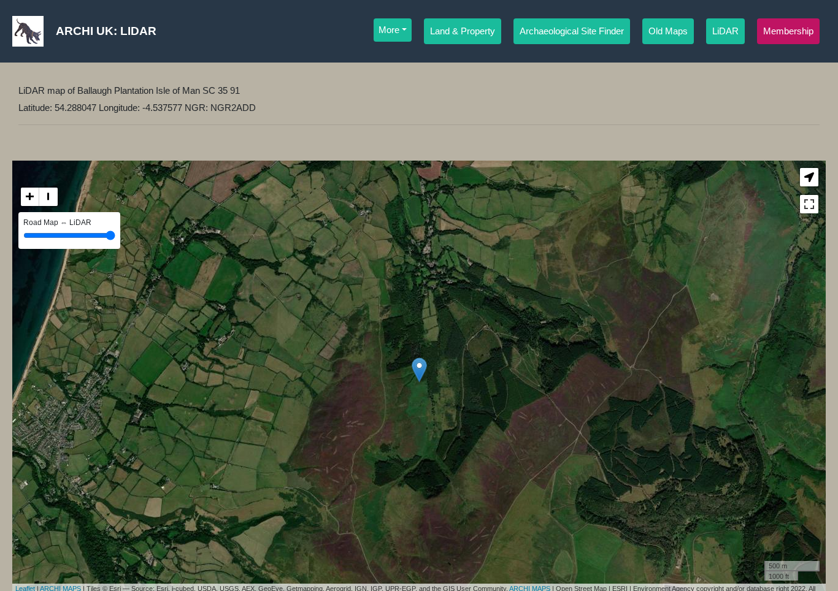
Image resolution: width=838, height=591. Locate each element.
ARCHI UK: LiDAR (106, 31)
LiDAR (725, 31)
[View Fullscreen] (809, 204)
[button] (809, 177)
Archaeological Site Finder (572, 31)
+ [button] (29, 196)
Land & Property (462, 31)
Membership (788, 31)
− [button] (48, 196)
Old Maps (668, 31)
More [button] (389, 30)
